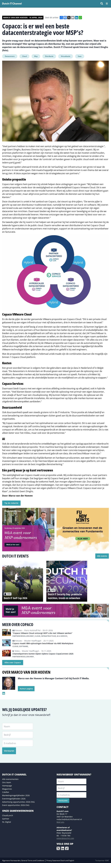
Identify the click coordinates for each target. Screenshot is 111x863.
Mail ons (60, 822)
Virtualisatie (65, 56)
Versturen (9, 750)
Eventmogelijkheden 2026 (13, 798)
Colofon (5, 792)
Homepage (7, 785)
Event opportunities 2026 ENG (15, 805)
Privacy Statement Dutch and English (60, 860)
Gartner (5, 818)
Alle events (102, 556)
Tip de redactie (11, 503)
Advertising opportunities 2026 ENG (18, 802)
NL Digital (6, 822)
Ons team (6, 782)
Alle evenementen (10, 779)
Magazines (7, 789)
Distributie (49, 56)
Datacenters (10, 56)
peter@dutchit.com (65, 838)
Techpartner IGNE (102, 860)
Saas (79, 56)
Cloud (24, 56)
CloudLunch (7, 815)
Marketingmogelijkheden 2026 (16, 795)
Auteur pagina (26, 688)
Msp (35, 56)
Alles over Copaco (12, 662)
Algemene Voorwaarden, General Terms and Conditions (23, 860)
